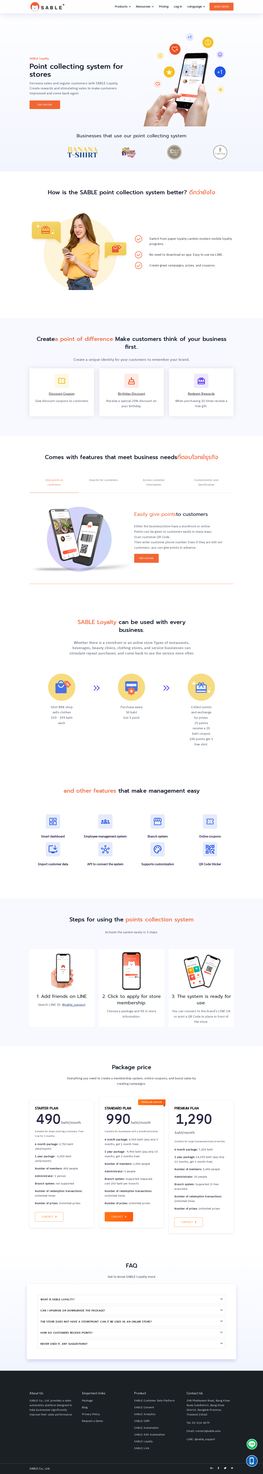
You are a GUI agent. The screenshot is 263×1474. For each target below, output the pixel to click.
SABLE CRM (142, 1421)
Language (194, 6)
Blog (85, 1407)
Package (87, 1400)
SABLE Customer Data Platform (154, 1400)
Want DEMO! (221, 7)
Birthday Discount (131, 394)
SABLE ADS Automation (149, 1434)
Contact (47, 1217)
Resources (143, 6)
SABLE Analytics (145, 1414)
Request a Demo (92, 1421)
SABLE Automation (146, 1428)
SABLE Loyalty (143, 1441)
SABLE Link (141, 1448)
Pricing (164, 6)
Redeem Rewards (201, 394)
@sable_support (74, 1004)
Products (121, 6)
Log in (178, 6)
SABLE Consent (144, 1407)
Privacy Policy (91, 1414)
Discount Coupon (62, 394)
